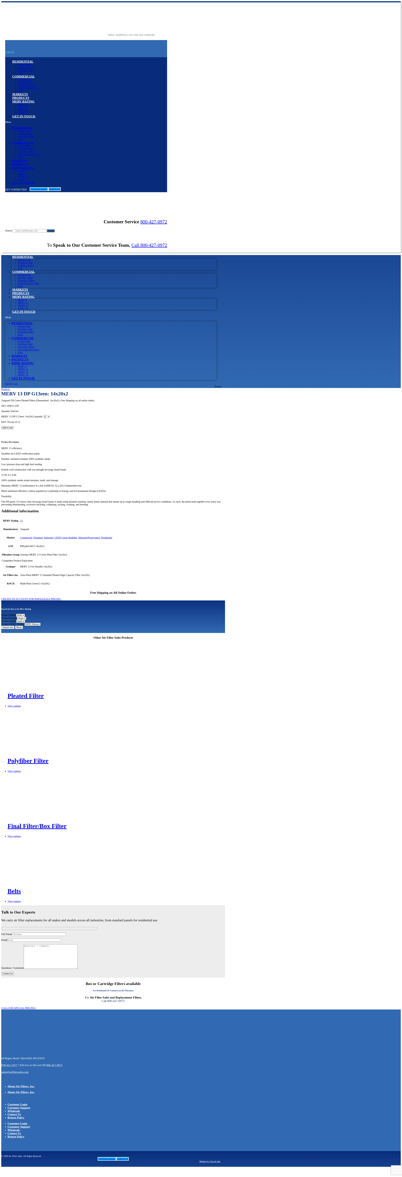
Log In (9, 52)
